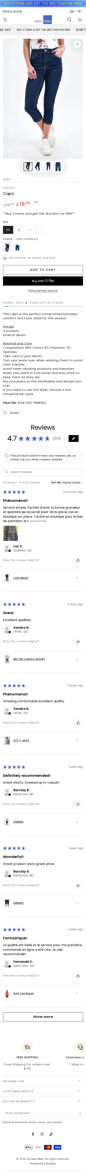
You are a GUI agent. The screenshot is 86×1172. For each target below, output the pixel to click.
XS (8, 230)
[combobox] (72, 11)
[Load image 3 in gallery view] (48, 166)
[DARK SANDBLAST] (7, 247)
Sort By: (56, 482)
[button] (69, 19)
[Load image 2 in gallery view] (38, 166)
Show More (38, 521)
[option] (79, 11)
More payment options (43, 290)
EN (72, 11)
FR (79, 11)
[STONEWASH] (17, 247)
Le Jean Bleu (35, 1159)
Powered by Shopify (43, 1163)
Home (6, 179)
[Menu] (5, 19)
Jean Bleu (9, 188)
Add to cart (43, 270)
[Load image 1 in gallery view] (28, 166)
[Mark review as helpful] (78, 560)
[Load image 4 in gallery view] (58, 166)
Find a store (12, 11)
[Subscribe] (80, 1113)
